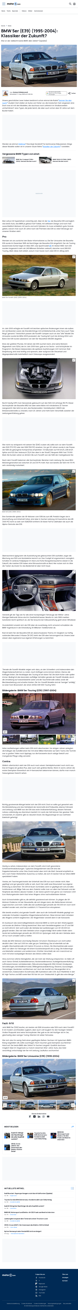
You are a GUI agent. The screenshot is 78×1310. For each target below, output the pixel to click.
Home (3, 25)
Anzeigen (65, 1277)
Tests (9, 11)
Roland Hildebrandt (20, 92)
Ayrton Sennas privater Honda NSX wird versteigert (22, 1231)
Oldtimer (21, 144)
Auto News (13, 1227)
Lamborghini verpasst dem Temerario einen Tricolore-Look (26, 1219)
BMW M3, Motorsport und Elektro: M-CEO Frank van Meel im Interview (29, 1212)
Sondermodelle (15, 1202)
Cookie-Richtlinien (26, 1303)
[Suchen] (70, 4)
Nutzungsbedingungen (54, 1303)
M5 (50, 246)
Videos (24, 11)
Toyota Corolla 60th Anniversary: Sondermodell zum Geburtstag (28, 1200)
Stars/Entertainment (17, 1233)
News (3, 11)
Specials (15, 11)
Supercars (13, 1195)
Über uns (65, 1274)
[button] (5, 739)
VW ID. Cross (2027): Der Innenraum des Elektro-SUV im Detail (26, 1225)
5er (49, 221)
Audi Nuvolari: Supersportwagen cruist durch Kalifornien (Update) (28, 1193)
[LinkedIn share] (39, 1116)
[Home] (14, 4)
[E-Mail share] (48, 1116)
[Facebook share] (30, 1116)
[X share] (34, 1116)
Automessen (38, 11)
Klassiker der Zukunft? (51, 146)
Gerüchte (13, 1208)
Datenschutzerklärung (13, 1303)
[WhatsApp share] (43, 1116)
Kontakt (65, 1281)
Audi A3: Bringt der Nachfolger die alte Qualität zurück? (24, 1206)
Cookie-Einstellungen (40, 1303)
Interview (13, 1214)
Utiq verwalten (67, 1303)
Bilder (30, 11)
